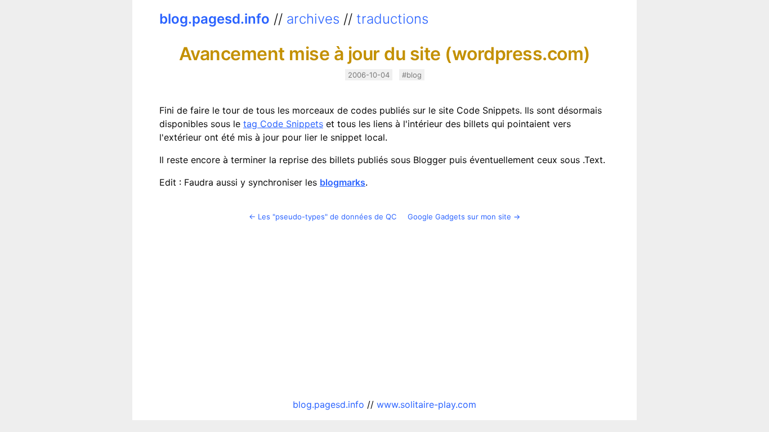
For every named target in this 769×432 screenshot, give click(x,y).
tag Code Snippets (283, 123)
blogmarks (342, 182)
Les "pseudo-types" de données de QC (327, 216)
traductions (392, 19)
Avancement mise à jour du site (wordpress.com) (385, 54)
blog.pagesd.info (214, 19)
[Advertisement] (384, 310)
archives (313, 19)
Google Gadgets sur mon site (459, 216)
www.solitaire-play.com (426, 404)
